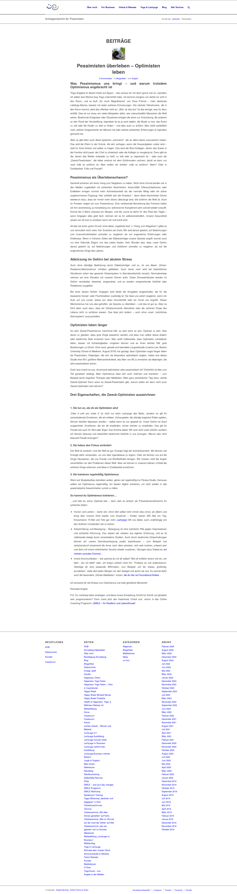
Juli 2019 (166, 798)
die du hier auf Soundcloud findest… (142, 575)
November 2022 (169, 701)
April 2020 (166, 767)
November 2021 (169, 722)
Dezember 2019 (169, 781)
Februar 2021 (168, 739)
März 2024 (167, 674)
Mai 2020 (166, 763)
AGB (47, 647)
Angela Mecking (62, 890)
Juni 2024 (166, 667)
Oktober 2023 (168, 687)
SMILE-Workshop (92, 791)
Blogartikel (121, 78)
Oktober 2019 (168, 788)
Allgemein (127, 646)
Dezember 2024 (169, 656)
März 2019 (167, 812)
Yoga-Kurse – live (92, 870)
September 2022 (169, 705)
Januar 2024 (167, 677)
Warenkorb (89, 832)
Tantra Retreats (91, 857)
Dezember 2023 (169, 680)
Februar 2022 (168, 715)
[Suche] (189, 7)
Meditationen (90, 864)
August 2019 (167, 794)
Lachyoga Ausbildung (94, 736)
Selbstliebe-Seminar (93, 777)
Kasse (87, 722)
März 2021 (167, 736)
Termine (87, 808)
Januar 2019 (167, 819)
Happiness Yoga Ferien (95, 680)
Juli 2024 (166, 663)
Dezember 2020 (169, 743)
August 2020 (167, 753)
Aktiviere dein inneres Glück (97, 850)
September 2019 (169, 791)
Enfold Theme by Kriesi (79, 890)
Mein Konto (89, 763)
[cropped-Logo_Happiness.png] (52, 7)
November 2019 (169, 784)
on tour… (127, 660)
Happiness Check (92, 677)
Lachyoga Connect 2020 (95, 739)
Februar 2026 (168, 646)
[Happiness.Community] (118, 53)
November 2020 (169, 746)
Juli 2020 (166, 756)
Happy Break (90, 691)
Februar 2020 (168, 774)
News (125, 656)
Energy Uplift (90, 670)
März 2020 (167, 770)
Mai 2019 (166, 805)
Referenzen (89, 767)
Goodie (87, 674)
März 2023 (167, 698)
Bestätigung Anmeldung (95, 656)
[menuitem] (92, 7)
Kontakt (48, 656)
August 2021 (167, 725)
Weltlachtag (89, 843)
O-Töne (87, 867)
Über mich (89, 653)
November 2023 (169, 684)
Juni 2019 (166, 801)
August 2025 (167, 649)
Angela (135, 78)
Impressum (50, 661)
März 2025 (167, 653)
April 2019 (166, 808)
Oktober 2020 (168, 750)
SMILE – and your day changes (99, 784)
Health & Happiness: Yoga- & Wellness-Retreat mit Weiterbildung (97, 705)
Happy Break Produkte (94, 698)
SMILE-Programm (92, 788)
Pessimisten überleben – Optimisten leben (118, 68)
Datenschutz (51, 652)
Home (86, 712)
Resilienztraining (91, 774)
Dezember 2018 (169, 822)
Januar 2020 (167, 777)
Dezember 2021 (169, 718)
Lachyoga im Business (94, 743)
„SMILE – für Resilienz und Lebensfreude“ (114, 603)
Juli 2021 (166, 729)
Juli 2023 (166, 694)
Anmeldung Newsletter (94, 649)
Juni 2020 (166, 760)
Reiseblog (88, 770)
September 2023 (169, 691)
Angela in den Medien (94, 874)
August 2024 (167, 660)
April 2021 (166, 732)
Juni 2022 (166, 708)
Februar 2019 (168, 815)
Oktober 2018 (168, 829)
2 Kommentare (105, 78)
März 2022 (167, 712)
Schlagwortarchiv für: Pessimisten (64, 19)
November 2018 (169, 826)
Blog (86, 660)
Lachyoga (122, 519)
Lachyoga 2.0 (90, 732)
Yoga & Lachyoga (92, 846)
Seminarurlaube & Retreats (96, 853)
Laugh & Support (92, 760)
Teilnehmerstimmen (93, 805)
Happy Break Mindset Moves (97, 694)
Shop (86, 781)
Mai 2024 (166, 670)
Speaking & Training (93, 794)
